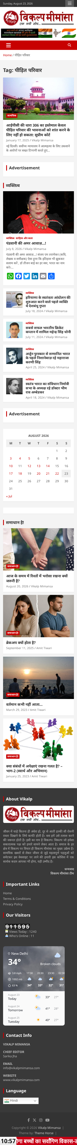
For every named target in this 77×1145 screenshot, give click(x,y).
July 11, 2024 (34, 337)
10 (11, 466)
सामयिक (11, 115)
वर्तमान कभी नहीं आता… (24, 704)
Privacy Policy (13, 904)
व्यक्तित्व (13, 185)
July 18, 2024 (34, 311)
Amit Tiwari (44, 648)
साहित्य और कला (24, 238)
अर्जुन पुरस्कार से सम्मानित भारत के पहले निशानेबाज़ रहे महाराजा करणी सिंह (48, 357)
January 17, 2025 (17, 140)
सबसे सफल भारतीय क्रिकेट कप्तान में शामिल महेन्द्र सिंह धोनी (48, 329)
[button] (13, 979)
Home (7, 893)
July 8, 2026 (14, 249)
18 (20, 473)
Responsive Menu (69, 3)
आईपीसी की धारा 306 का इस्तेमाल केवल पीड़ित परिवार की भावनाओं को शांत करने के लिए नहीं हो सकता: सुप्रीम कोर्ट (38, 130)
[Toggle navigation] (8, 45)
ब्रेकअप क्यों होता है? (21, 642)
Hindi (13, 1100)
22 (57, 473)
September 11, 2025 (20, 648)
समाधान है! (15, 522)
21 (48, 473)
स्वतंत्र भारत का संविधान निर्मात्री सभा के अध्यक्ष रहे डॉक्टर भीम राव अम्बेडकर (47, 387)
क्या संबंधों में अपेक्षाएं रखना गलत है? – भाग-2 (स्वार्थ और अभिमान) (34, 768)
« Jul (9, 496)
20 (38, 473)
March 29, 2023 (16, 710)
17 (11, 473)
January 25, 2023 (17, 776)
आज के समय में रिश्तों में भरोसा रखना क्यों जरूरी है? (37, 578)
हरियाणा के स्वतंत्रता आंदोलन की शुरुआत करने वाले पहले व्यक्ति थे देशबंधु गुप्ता (48, 301)
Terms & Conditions (17, 899)
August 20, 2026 (17, 586)
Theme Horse (43, 1133)
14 (48, 466)
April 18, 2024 (35, 397)
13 (38, 466)
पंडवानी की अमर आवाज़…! (26, 243)
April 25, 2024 (35, 367)
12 (29, 466)
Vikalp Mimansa (42, 140)
